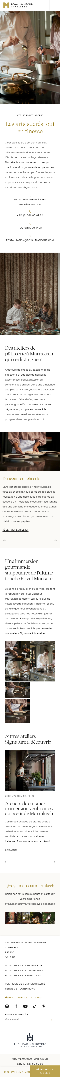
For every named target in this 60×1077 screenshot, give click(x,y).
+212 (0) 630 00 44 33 (30, 227)
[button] (55, 5)
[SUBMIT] (48, 1020)
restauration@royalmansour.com (30, 240)
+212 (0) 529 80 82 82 (30, 215)
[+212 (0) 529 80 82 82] (30, 211)
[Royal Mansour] (34, 1006)
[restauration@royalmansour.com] (30, 236)
